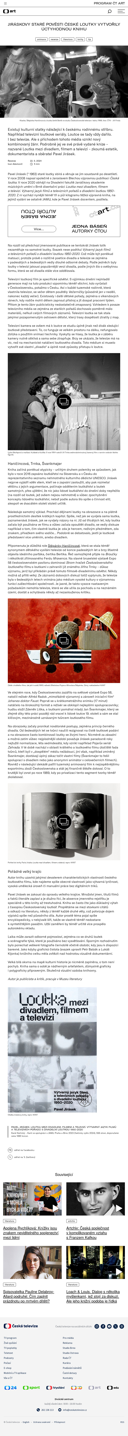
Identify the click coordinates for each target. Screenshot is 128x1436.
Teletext (8, 1352)
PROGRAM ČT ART (109, 3)
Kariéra (67, 1362)
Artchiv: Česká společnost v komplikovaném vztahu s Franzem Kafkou (87, 1233)
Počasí (7, 1362)
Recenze (54, 39)
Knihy (80, 39)
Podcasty (9, 1357)
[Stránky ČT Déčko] (76, 1388)
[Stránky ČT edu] (115, 1388)
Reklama (67, 1342)
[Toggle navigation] (5, 3)
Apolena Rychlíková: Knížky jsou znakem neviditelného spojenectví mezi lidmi (31, 1233)
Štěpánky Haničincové (64, 545)
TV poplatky (10, 1347)
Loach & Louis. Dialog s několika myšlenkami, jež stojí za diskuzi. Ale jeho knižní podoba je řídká (93, 1296)
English (26, 1422)
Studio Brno (69, 1347)
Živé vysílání (10, 1342)
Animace (41, 39)
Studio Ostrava (71, 1352)
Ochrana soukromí (41, 1422)
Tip (89, 39)
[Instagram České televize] (96, 1328)
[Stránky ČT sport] (31, 1388)
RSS (122, 1422)
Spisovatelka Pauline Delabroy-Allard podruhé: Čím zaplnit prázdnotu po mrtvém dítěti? (28, 1296)
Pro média (68, 1337)
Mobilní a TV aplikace (15, 1372)
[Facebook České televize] (103, 1328)
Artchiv (71, 1221)
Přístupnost (59, 1422)
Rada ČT (67, 1357)
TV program (10, 1337)
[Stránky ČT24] (11, 1388)
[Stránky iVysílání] (57, 1388)
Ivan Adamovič (15, 164)
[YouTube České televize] (109, 1328)
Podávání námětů (72, 1367)
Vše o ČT (8, 1377)
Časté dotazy (70, 1372)
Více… (39, 229)
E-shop (7, 1367)
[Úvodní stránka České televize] (21, 1327)
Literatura (68, 39)
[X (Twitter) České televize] (115, 1328)
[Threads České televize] (121, 1328)
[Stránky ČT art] (95, 1388)
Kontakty (68, 1377)
